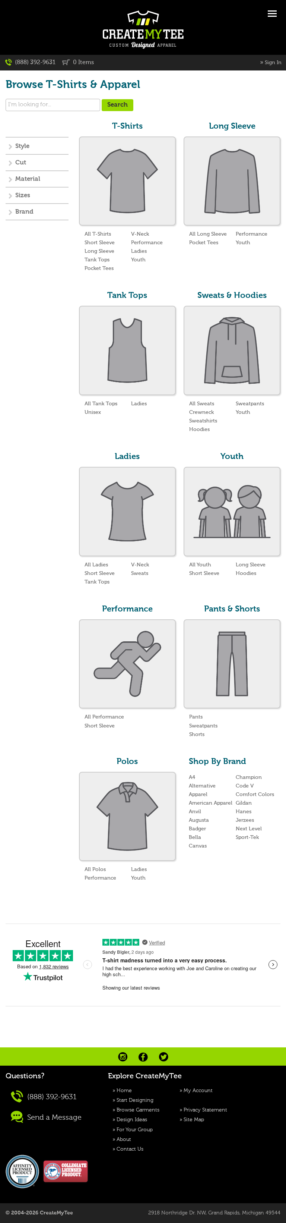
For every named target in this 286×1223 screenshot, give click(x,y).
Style (22, 146)
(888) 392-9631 (34, 63)
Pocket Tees (99, 268)
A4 (192, 777)
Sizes (22, 195)
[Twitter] (163, 1056)
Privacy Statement (205, 1110)
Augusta (199, 820)
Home (124, 1090)
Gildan (244, 803)
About (124, 1139)
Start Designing (135, 1100)
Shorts (196, 734)
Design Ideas (132, 1119)
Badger (197, 828)
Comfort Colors (255, 794)
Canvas (198, 846)
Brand (24, 212)
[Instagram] (122, 1056)
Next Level (249, 828)
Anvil (195, 811)
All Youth (200, 565)
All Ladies (96, 565)
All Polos (95, 869)
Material (27, 179)
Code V (245, 786)
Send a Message (53, 1118)
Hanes (243, 811)
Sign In (273, 62)
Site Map (194, 1119)
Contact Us (130, 1149)
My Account (198, 1090)
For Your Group (135, 1129)
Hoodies (199, 429)
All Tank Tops (101, 403)
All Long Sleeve (208, 234)
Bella (195, 837)
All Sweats (201, 403)
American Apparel (210, 803)
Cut (20, 163)
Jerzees (245, 820)
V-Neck (140, 234)
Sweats (139, 573)
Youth (138, 259)
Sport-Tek (247, 837)
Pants (196, 717)
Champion (249, 777)
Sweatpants (250, 403)
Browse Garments (138, 1110)
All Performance (104, 717)
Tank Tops (97, 259)
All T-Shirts (98, 234)
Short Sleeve (100, 242)
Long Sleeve (99, 251)
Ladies (139, 251)
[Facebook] (143, 1057)
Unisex (93, 412)
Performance (147, 242)
